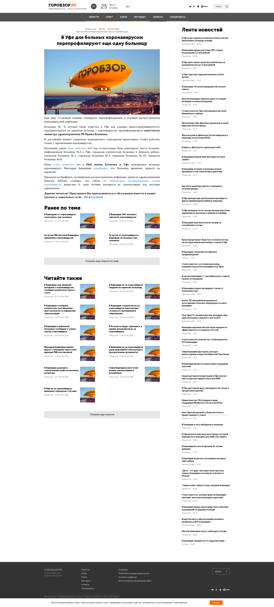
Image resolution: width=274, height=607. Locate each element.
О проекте (123, 570)
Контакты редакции (127, 577)
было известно (77, 148)
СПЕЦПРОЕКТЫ (177, 17)
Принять (216, 603)
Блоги (84, 577)
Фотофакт (86, 581)
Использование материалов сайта (134, 581)
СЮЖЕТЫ (158, 17)
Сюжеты (85, 584)
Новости (85, 570)
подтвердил (100, 168)
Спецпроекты (87, 588)
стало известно (63, 164)
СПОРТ (109, 17)
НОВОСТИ (94, 17)
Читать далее (69, 220)
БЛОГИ (123, 17)
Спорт (84, 573)
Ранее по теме (62, 208)
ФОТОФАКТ (140, 17)
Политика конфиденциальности (133, 573)
